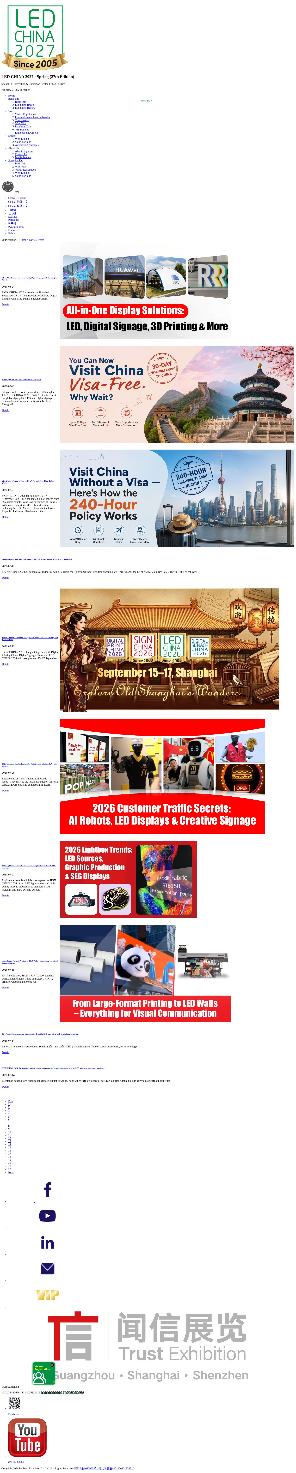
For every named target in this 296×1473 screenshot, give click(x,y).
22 (9, 1169)
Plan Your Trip (23, 126)
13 (9, 1141)
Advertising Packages (27, 145)
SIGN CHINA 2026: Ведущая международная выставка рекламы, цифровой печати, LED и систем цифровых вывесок (53, 1068)
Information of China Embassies (32, 117)
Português (13, 219)
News (32, 239)
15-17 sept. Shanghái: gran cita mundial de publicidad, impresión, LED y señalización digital (40, 1034)
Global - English (17, 197)
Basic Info (20, 163)
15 (9, 1147)
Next (11, 1172)
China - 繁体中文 (18, 206)
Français (12, 230)
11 (9, 1135)
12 (9, 1138)
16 (9, 1150)
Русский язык (16, 226)
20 (9, 1162)
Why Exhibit (22, 138)
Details (5, 304)
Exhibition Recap (24, 104)
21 (9, 1166)
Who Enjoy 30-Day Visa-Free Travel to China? (21, 379)
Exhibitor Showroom (26, 132)
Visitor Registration (25, 114)
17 (9, 1153)
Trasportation (22, 120)
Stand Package (23, 141)
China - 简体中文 (18, 201)
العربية (12, 213)
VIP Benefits (22, 129)
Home (11, 95)
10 (9, 1132)
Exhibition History (25, 107)
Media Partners (23, 157)
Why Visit (20, 123)
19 (9, 1159)
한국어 (12, 223)
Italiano (12, 233)
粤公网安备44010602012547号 (116, 1468)
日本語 (12, 210)
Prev (10, 1101)
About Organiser (24, 151)
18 (9, 1156)
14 (9, 1144)
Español (12, 216)
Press (41, 239)
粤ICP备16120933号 (86, 1468)
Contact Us (21, 154)
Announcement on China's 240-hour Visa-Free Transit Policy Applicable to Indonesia (37, 559)
